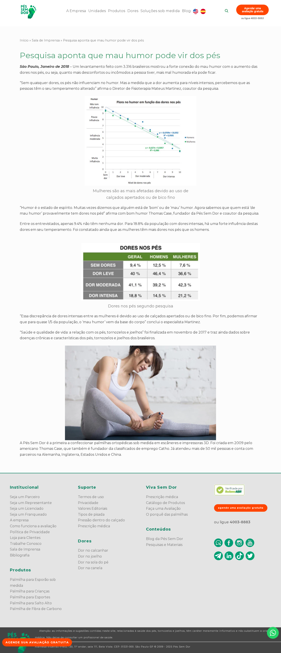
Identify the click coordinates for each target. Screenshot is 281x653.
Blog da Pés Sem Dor (164, 539)
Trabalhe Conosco (25, 544)
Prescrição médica (94, 526)
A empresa (19, 520)
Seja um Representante (31, 503)
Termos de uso (91, 497)
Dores (132, 11)
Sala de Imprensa (46, 40)
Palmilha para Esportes (30, 597)
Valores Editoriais (92, 508)
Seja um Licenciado (26, 508)
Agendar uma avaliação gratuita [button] (252, 10)
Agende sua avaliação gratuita (37, 642)
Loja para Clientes (25, 538)
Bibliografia (19, 555)
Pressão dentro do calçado (101, 520)
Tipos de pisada (91, 514)
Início (24, 40)
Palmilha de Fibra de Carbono (36, 609)
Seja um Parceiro (25, 497)
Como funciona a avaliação (33, 526)
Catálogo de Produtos (165, 503)
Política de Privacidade (30, 532)
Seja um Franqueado (28, 514)
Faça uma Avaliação (163, 508)
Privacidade (88, 503)
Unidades (97, 11)
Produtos (116, 11)
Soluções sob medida (160, 11)
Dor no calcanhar (93, 550)
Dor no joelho (90, 556)
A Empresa (76, 11)
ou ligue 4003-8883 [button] (252, 18)
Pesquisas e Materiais (164, 545)
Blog (186, 11)
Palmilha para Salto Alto (31, 603)
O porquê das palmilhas (167, 514)
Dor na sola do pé (93, 562)
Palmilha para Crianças (29, 591)
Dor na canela (90, 568)
